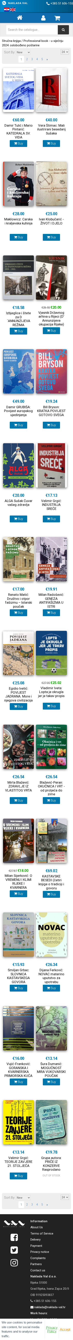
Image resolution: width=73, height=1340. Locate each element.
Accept (65, 1329)
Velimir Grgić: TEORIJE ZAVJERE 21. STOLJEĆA (18, 1162)
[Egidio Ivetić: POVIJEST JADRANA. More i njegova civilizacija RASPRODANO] (18, 653)
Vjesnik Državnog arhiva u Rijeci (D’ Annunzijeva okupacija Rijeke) (51, 318)
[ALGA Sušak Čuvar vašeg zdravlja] (18, 465)
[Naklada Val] (14, 1224)
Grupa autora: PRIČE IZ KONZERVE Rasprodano (51, 1164)
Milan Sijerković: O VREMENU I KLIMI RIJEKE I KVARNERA (18, 882)
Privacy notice (39, 1252)
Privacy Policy (52, 1329)
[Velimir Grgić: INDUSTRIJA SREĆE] (51, 465)
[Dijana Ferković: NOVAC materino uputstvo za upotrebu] (51, 934)
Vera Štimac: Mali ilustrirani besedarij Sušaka (51, 129)
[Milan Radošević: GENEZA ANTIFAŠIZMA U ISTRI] (51, 559)
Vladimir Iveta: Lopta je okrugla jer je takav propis (51, 692)
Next (47, 59)
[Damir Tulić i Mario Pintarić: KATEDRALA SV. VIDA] (18, 90)
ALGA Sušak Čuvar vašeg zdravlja (18, 503)
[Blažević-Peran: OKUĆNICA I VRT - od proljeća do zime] (51, 747)
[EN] (12, 10)
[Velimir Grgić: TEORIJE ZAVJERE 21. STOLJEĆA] (18, 1122)
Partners (36, 1264)
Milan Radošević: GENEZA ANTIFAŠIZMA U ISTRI (51, 601)
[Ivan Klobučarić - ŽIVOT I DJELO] (51, 184)
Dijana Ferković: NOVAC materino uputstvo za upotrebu (51, 976)
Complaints (38, 1258)
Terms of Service (41, 1233)
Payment (36, 1246)
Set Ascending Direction (34, 52)
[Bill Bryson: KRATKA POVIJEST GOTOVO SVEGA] (51, 371)
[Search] (63, 29)
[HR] (6, 10)
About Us (36, 1227)
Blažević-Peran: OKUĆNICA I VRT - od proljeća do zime (51, 788)
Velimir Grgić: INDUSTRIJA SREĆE (51, 505)
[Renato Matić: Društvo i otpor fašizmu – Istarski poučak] (18, 559)
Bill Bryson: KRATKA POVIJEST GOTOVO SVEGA (51, 411)
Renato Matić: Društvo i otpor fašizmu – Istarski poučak (18, 601)
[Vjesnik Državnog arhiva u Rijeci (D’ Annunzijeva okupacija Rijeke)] (51, 277)
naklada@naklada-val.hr (49, 1307)
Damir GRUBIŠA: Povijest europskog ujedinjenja (18, 411)
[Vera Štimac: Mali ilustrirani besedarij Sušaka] (51, 90)
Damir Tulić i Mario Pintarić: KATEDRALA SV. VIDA (18, 131)
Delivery (35, 1239)
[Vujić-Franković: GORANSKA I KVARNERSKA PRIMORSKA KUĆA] (18, 1028)
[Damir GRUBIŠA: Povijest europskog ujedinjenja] (18, 371)
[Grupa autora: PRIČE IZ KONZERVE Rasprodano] (51, 1122)
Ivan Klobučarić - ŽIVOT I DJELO (51, 221)
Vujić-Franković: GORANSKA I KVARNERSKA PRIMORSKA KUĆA (18, 1070)
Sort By (9, 52)
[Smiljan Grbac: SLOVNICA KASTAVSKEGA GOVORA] (18, 934)
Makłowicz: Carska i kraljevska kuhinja (18, 221)
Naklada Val (18, 3)
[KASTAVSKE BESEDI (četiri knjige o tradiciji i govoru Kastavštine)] (51, 841)
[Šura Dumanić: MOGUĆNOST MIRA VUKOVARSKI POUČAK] (51, 1028)
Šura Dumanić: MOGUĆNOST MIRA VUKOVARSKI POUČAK (51, 1070)
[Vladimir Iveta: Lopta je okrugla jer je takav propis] (51, 653)
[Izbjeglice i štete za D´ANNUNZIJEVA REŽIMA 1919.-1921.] (18, 277)
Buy (20, 143)
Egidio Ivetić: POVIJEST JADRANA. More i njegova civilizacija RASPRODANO (18, 696)
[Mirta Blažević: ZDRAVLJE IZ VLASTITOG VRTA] (18, 747)
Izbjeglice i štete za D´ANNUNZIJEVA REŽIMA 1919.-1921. (18, 321)
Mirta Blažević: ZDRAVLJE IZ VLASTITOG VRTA (18, 786)
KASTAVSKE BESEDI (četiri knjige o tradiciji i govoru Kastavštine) (51, 884)
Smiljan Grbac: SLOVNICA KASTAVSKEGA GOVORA (18, 976)
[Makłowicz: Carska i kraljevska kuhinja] (18, 184)
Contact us (37, 1270)
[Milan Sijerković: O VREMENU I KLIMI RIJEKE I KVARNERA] (18, 841)
